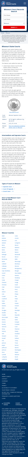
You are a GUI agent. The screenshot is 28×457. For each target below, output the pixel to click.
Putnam (17, 305)
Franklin (4, 315)
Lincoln (17, 238)
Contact (4, 379)
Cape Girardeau (6, 271)
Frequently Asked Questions (11, 396)
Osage (16, 282)
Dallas (3, 303)
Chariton (4, 282)
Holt (3, 333)
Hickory (4, 331)
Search (13, 27)
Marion (17, 252)
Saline (16, 319)
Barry (3, 245)
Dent (3, 308)
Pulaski (16, 303)
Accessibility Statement (9, 388)
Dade (3, 301)
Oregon (17, 280)
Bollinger (4, 254)
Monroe (17, 266)
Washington (18, 350)
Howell (3, 338)
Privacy (4, 385)
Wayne (16, 352)
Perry (16, 289)
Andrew (4, 238)
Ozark (16, 284)
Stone (16, 336)
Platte (16, 298)
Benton (4, 252)
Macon (16, 245)
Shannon (17, 329)
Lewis (16, 236)
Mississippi (17, 261)
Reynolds (17, 315)
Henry (3, 329)
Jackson (4, 343)
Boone (3, 257)
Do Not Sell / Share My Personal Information (12, 393)
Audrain (4, 243)
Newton (17, 275)
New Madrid (18, 273)
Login (3, 398)
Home (3, 374)
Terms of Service (6, 449)
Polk (16, 301)
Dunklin (4, 312)
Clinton (4, 291)
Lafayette (4, 357)
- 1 (8, 186)
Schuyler (17, 322)
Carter (3, 275)
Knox (3, 352)
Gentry (3, 319)
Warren (17, 347)
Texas (16, 343)
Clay (3, 289)
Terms (4, 383)
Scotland (17, 324)
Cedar (3, 280)
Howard (4, 336)
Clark (3, 287)
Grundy (4, 324)
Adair (3, 236)
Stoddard (17, 333)
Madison (17, 247)
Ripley (16, 317)
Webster (17, 354)
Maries (16, 250)
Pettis (16, 291)
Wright (16, 359)
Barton (4, 247)
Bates (3, 250)
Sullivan (17, 338)
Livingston (17, 243)
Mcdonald (17, 254)
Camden (4, 268)
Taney (16, 340)
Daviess (4, 305)
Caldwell (4, 264)
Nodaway (17, 277)
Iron (3, 340)
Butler (3, 261)
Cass (3, 277)
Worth (16, 357)
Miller (16, 259)
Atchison (4, 240)
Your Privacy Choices (8, 390)
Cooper (4, 296)
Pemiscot (17, 287)
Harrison (4, 326)
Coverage (5, 381)
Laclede (4, 354)
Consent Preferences (19, 403)
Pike (16, 296)
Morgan (17, 271)
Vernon (17, 345)
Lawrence (4, 359)
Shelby (16, 331)
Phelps (16, 294)
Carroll (3, 273)
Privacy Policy (19, 449)
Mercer (17, 257)
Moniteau (17, 264)
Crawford (4, 298)
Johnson (4, 350)
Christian (4, 284)
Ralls (16, 308)
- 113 (8, 191)
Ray (16, 312)
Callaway (4, 266)
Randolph (17, 310)
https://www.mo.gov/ (14, 112)
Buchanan (4, 259)
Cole (3, 294)
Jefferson (4, 347)
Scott (16, 326)
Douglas (4, 310)
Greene (4, 322)
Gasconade (5, 317)
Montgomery (18, 268)
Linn (16, 240)
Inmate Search (6, 376)
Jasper (3, 345)
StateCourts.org (8, 3)
